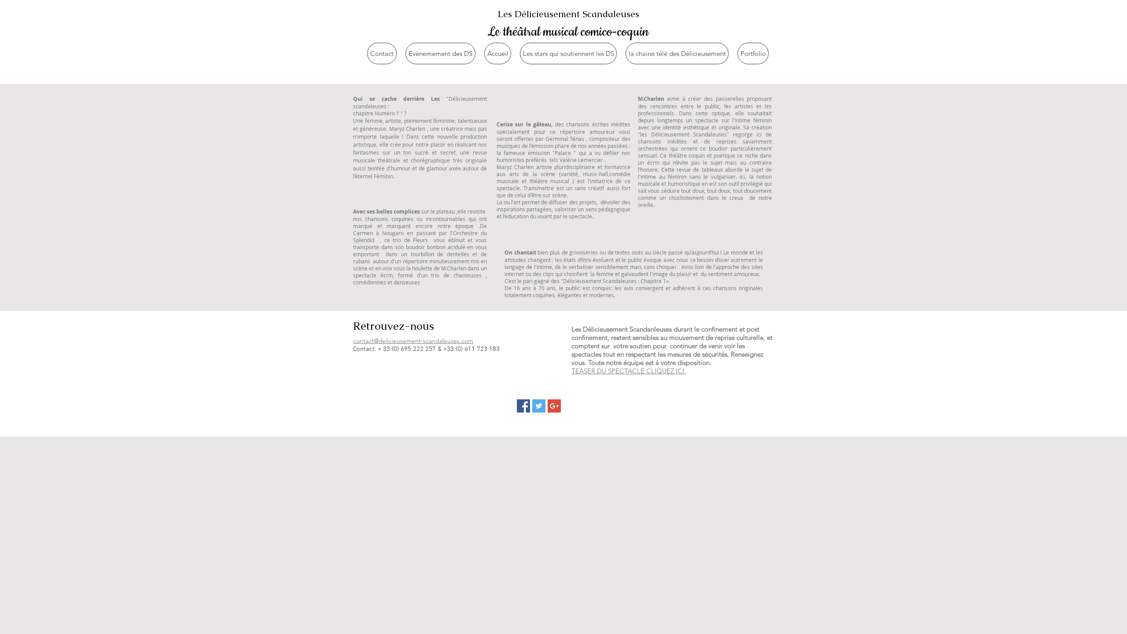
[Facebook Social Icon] (523, 406)
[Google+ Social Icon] (554, 406)
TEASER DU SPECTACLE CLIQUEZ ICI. (628, 371)
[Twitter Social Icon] (538, 406)
